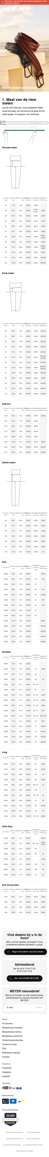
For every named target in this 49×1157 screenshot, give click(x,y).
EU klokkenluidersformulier (33, 1145)
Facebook (6, 1068)
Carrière (6, 1057)
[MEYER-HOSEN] (24, 8)
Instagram (6, 1072)
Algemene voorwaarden (14, 1132)
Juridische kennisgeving (11, 1145)
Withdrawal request (11, 1053)
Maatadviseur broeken (12, 1028)
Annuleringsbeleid (32, 1139)
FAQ (4, 1049)
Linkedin (6, 1076)
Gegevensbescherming (15, 1139)
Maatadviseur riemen (12, 1032)
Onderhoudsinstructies (12, 1040)
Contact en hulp (9, 1045)
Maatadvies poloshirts (12, 1036)
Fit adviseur (7, 1024)
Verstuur (39, 1007)
